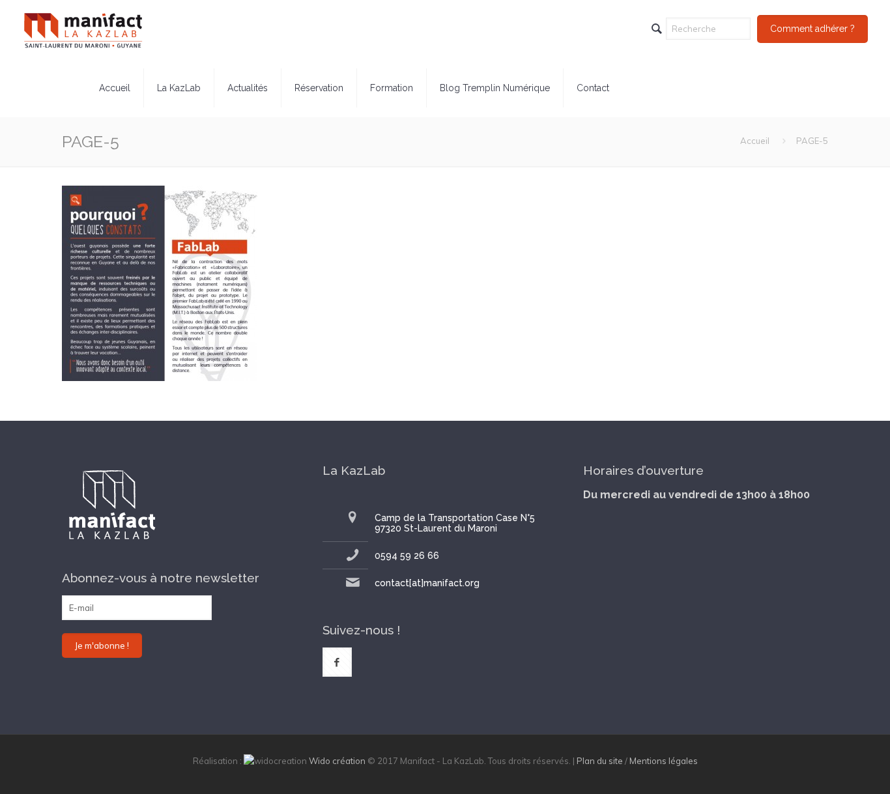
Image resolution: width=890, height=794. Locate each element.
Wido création (337, 761)
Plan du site (600, 761)
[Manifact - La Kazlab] (83, 29)
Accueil (754, 140)
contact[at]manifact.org (427, 583)
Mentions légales (663, 761)
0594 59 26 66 (407, 555)
